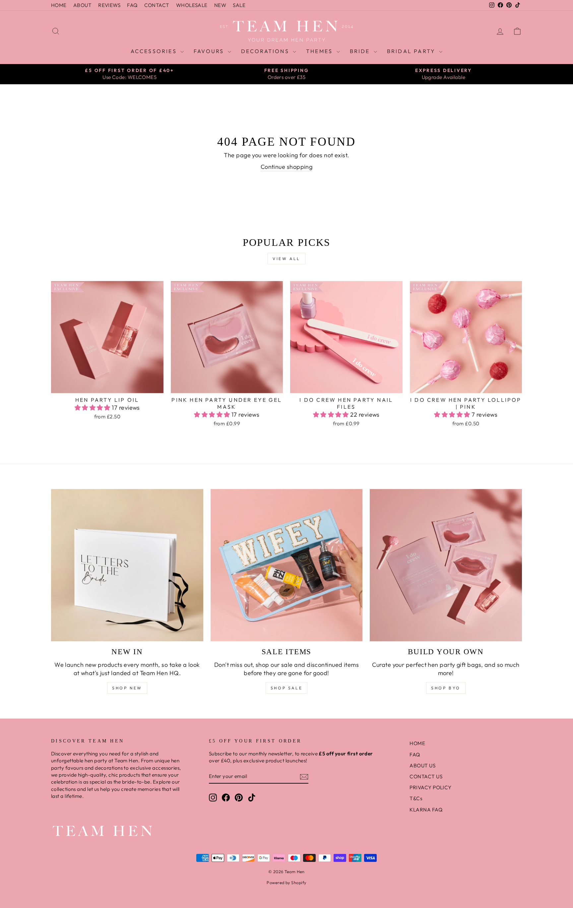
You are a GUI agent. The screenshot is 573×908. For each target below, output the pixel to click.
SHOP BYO (446, 687)
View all (286, 258)
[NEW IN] (127, 565)
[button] (93, 407)
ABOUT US (422, 765)
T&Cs (416, 798)
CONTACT (156, 5)
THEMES (320, 51)
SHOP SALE (286, 687)
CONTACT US (426, 776)
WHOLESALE (192, 5)
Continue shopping (287, 167)
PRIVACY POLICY (430, 787)
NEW (220, 5)
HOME (59, 5)
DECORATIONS (266, 51)
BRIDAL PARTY (412, 51)
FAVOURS (210, 51)
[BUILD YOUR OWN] (446, 565)
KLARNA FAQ (426, 809)
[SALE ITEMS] (287, 565)
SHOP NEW (127, 687)
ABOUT (82, 5)
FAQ (132, 5)
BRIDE (361, 51)
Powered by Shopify (286, 882)
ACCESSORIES (155, 51)
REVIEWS (109, 5)
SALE (239, 5)
